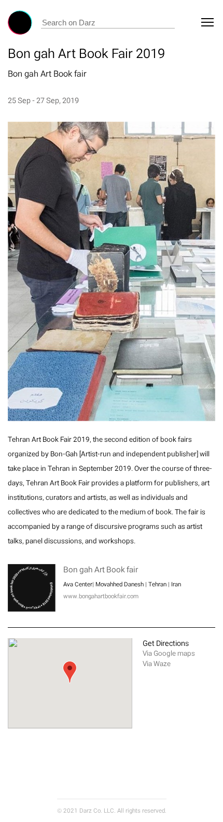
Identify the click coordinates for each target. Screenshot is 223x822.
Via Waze (157, 664)
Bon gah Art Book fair (47, 73)
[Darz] (20, 22)
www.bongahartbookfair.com (100, 596)
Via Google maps (169, 653)
